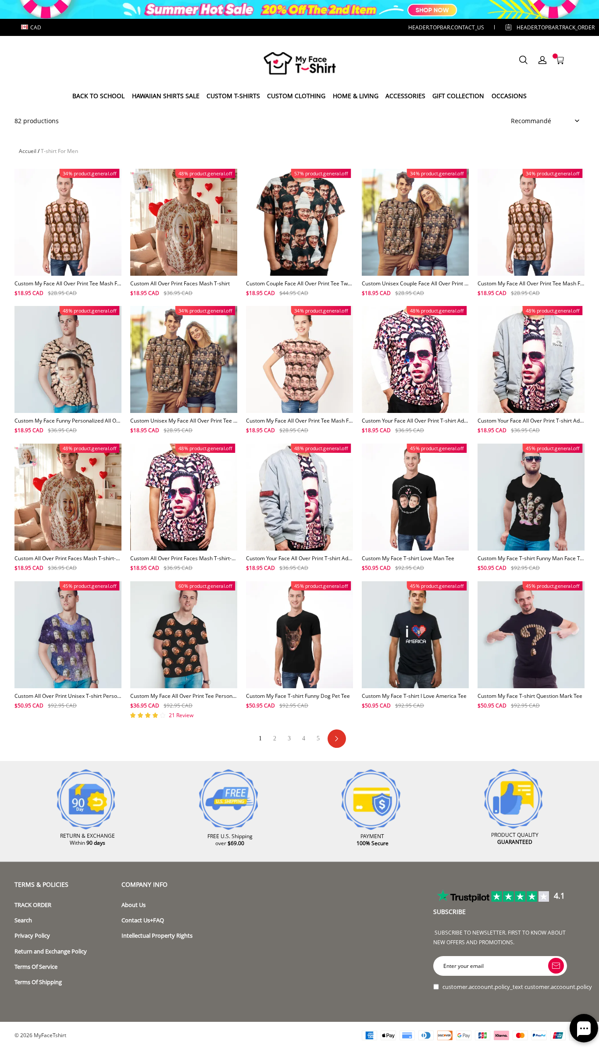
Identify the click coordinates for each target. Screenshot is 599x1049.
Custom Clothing (296, 96)
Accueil (27, 151)
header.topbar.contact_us (446, 27)
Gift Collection (458, 96)
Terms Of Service (35, 967)
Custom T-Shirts (233, 96)
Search (23, 920)
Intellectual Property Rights (157, 935)
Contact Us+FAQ (142, 920)
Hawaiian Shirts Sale (166, 96)
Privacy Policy (32, 935)
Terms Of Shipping (38, 982)
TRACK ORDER (32, 905)
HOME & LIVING (355, 96)
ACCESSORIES (405, 96)
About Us (133, 905)
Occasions (509, 96)
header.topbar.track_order (542, 27)
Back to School (98, 96)
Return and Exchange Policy (50, 951)
